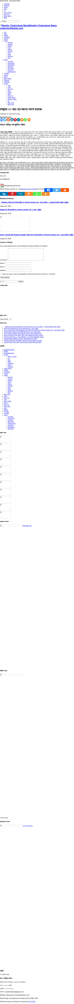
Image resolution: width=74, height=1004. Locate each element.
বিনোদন (6, 77)
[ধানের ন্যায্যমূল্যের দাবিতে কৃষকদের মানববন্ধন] (5, 518)
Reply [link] (7, 185)
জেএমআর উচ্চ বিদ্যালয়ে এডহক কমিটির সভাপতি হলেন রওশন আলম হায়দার (22, 332)
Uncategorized (9, 353)
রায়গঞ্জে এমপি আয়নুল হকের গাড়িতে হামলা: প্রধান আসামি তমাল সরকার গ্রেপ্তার (23, 335)
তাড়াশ (9, 48)
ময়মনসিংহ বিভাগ (12, 72)
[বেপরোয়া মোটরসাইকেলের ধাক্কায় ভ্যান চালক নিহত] (5, 487)
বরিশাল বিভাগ (11, 68)
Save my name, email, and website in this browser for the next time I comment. (28, 274)
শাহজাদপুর (10, 56)
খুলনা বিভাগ (10, 66)
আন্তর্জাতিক (7, 37)
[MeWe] (18, 119)
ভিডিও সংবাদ (11, 103)
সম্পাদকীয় (6, 73)
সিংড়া (9, 58)
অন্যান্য (6, 84)
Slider (6, 351)
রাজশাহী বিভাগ (11, 65)
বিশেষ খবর (10, 89)
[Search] (1, 21)
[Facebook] (1, 119)
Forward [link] (17, 185)
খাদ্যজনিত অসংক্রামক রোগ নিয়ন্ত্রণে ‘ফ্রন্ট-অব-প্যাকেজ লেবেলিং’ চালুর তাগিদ (23, 340)
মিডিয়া (5, 18)
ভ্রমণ (9, 85)
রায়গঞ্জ (9, 54)
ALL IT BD (31, 1001)
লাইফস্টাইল (7, 4)
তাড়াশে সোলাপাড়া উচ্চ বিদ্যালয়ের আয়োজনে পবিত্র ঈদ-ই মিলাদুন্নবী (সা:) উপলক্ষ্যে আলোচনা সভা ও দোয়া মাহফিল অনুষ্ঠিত (36, 235)
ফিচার (5, 9)
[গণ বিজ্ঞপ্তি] (5, 510)
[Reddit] (8, 119)
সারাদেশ (6, 60)
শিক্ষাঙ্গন (6, 7)
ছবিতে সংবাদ (11, 104)
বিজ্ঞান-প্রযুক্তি (7, 16)
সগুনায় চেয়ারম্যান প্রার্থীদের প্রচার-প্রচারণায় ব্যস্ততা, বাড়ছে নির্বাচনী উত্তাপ (23, 333)
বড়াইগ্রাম (10, 51)
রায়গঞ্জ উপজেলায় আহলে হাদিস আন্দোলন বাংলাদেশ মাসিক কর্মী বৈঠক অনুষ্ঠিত (23, 342)
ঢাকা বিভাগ (10, 61)
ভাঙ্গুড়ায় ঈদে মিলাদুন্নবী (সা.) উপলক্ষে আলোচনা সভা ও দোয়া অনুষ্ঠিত (21, 210)
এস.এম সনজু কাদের (27, 826)
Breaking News (9, 350)
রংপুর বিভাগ (10, 70)
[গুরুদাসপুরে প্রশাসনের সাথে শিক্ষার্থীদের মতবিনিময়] (5, 472)
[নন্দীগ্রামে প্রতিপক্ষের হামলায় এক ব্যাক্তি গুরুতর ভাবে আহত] (5, 480)
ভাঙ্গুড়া (9, 53)
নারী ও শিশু (6, 14)
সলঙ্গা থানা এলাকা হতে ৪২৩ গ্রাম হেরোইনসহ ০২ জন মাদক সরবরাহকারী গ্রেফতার (24, 337)
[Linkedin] (11, 119)
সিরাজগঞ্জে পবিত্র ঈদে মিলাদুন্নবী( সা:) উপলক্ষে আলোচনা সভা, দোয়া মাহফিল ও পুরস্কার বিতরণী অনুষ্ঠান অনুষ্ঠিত (34, 202)
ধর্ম (4, 11)
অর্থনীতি (6, 39)
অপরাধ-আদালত (8, 12)
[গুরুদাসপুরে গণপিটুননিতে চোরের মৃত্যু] (5, 465)
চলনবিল (6, 41)
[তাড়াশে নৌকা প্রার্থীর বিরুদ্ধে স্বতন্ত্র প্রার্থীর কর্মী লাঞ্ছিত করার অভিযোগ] (5, 495)
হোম (5, 32)
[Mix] (22, 119)
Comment (4, 260)
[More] (29, 119)
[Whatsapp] (25, 119)
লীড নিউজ (6, 411)
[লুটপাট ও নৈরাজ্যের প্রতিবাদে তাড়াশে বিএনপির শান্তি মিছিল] (5, 457)
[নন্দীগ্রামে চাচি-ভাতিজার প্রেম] (5, 450)
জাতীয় (5, 34)
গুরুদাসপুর (10, 44)
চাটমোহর (10, 46)
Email (2, 267)
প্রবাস (9, 87)
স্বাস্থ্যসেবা (6, 6)
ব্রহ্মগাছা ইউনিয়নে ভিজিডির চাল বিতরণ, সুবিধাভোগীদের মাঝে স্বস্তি (20, 339)
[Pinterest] (15, 119)
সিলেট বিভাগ (11, 429)
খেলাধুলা (6, 75)
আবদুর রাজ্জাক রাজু (27, 526)
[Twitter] (5, 119)
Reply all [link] (12, 185)
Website (3, 270)
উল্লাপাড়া (10, 42)
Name (2, 263)
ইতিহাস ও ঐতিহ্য (12, 99)
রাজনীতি (6, 36)
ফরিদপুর (10, 49)
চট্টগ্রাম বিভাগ (11, 63)
